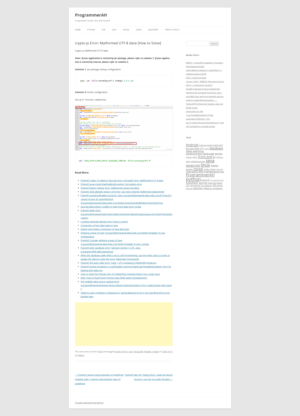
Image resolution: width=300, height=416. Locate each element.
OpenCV (219, 169)
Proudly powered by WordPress (89, 402)
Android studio (206, 145)
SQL (188, 185)
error (194, 157)
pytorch (205, 179)
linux (205, 165)
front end (205, 156)
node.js (207, 169)
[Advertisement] (124, 324)
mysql (198, 168)
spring (203, 183)
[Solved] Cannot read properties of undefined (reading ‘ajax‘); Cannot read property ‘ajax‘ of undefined (99, 379)
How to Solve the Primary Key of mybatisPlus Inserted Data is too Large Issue (120, 274)
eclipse (189, 157)
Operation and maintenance (203, 171)
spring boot (215, 183)
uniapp (155, 351)
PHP (103, 29)
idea (188, 161)
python (193, 179)
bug (196, 148)
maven (214, 165)
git (214, 157)
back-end (218, 145)
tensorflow (195, 185)
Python (91, 29)
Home (77, 29)
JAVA (114, 29)
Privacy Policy (172, 29)
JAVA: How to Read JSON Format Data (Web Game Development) (114, 277)
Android (192, 145)
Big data (190, 148)
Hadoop (219, 157)
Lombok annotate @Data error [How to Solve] (104, 221)
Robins (81, 355)
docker (219, 153)
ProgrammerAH (91, 15)
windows (217, 188)
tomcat (189, 188)
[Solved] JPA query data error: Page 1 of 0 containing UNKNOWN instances (118, 262)
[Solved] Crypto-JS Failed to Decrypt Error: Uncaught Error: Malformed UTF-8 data (122, 180)
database (216, 148)
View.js (207, 188)
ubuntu (198, 188)
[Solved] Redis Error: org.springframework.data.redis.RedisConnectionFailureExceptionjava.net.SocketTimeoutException (126, 214)
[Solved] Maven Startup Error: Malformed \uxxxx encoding (110, 187)
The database (206, 185)
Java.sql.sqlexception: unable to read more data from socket (111, 206)
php (222, 171)
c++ (202, 148)
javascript (138, 351)
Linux (139, 29)
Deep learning (195, 151)
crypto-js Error (121, 351)
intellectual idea (198, 161)
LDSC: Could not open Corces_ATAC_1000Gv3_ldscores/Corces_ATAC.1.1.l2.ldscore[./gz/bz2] (205, 81)
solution (192, 183)
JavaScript (153, 29)
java (131, 351)
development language (200, 153)
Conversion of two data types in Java (99, 225)
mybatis (147, 351)
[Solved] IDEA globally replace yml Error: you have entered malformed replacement (122, 191)
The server (217, 185)
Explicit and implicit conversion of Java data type (105, 229)
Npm (213, 169)
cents (207, 148)
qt (211, 180)
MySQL (126, 29)
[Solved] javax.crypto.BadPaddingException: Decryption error (111, 184)
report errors (218, 180)
